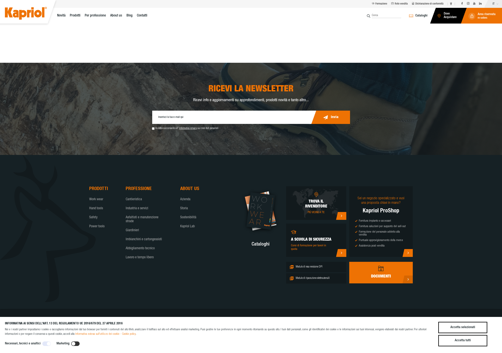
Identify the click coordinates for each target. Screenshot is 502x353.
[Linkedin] (480, 4)
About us (116, 15)
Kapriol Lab (187, 226)
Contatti (142, 15)
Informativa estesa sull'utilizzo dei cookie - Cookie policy (105, 334)
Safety (93, 217)
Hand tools (96, 208)
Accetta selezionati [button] (462, 327)
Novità (61, 15)
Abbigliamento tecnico (140, 248)
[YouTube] (474, 4)
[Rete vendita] (341, 216)
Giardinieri (132, 230)
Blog (129, 15)
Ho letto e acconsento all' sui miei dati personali (186, 128)
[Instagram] (468, 4)
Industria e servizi (137, 208)
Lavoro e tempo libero (140, 257)
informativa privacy (188, 128)
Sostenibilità (188, 217)
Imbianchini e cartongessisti (144, 239)
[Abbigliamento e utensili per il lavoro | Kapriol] (32, 14)
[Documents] (407, 279)
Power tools (97, 226)
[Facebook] (462, 4)
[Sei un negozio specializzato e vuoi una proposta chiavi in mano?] (407, 253)
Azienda (185, 199)
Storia (184, 208)
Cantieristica (134, 199)
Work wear (96, 199)
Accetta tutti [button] (463, 340)
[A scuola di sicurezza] (341, 253)
